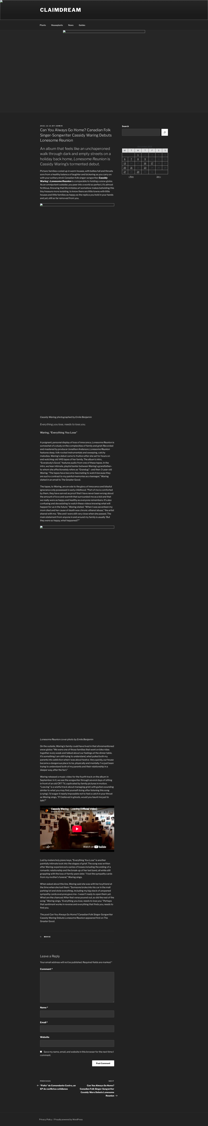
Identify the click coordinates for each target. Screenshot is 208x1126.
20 (125, 167)
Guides (82, 25)
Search (125, 126)
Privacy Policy (45, 1119)
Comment (46, 969)
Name (44, 1007)
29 (138, 172)
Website (44, 1037)
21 (131, 167)
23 (145, 167)
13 (125, 163)
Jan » (158, 176)
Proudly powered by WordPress (68, 1119)
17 (152, 163)
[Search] (164, 132)
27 (125, 172)
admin (59, 126)
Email (44, 1022)
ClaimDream (60, 10)
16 (145, 163)
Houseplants (57, 25)
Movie (47, 937)
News (70, 25)
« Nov (131, 176)
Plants (43, 25)
